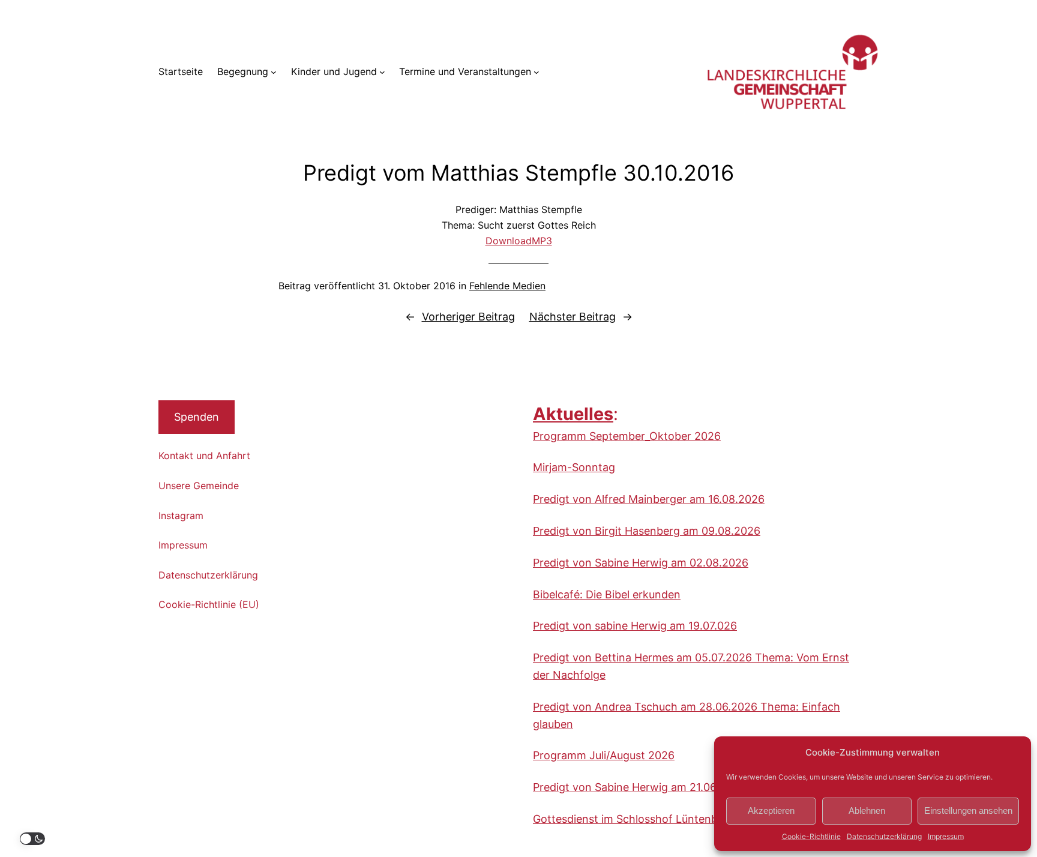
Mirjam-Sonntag (574, 467)
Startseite (180, 71)
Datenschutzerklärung (884, 836)
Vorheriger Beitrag (468, 316)
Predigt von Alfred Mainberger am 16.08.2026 (649, 499)
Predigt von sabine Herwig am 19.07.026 (635, 625)
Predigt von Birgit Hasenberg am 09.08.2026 (646, 531)
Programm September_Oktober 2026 (627, 436)
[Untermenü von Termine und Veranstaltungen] (537, 72)
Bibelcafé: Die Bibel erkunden (607, 594)
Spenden (196, 416)
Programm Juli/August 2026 (604, 755)
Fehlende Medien (507, 286)
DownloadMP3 (518, 241)
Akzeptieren (771, 810)
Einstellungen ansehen (968, 810)
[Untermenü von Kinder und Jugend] (382, 72)
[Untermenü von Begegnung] (274, 72)
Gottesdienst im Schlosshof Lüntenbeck (634, 819)
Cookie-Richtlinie (811, 836)
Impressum (946, 836)
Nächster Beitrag (572, 316)
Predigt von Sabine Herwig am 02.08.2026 (640, 562)
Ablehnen (867, 810)
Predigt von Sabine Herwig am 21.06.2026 (639, 787)
